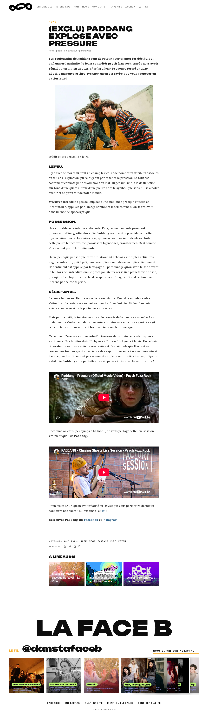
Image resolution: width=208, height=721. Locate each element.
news (92, 541)
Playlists (115, 7)
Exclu (74, 541)
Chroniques (44, 7)
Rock (84, 541)
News (85, 7)
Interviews (63, 7)
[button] (104, 117)
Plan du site (94, 703)
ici (104, 511)
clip (66, 541)
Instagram (73, 703)
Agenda (130, 7)
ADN (76, 7)
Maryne (87, 50)
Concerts (99, 7)
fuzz (113, 541)
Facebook (54, 703)
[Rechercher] (140, 6)
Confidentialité (149, 703)
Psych (122, 541)
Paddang (103, 541)
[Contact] (146, 7)
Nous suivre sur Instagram (176, 651)
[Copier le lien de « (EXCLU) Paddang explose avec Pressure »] (79, 546)
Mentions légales (120, 703)
